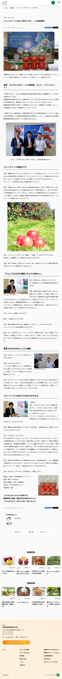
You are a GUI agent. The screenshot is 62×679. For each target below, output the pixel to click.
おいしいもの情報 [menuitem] (24, 649)
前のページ (18, 532)
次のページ (43, 532)
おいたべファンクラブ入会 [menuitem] (50, 662)
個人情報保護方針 (5, 675)
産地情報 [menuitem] (22, 656)
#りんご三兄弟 (11, 27)
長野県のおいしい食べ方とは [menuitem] (51, 649)
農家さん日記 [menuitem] (23, 659)
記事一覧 (31, 532)
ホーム (4, 649)
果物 (5, 17)
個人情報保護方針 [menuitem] (48, 656)
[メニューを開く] (58, 2)
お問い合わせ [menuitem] (47, 659)
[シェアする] (48, 27)
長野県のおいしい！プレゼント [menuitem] (52, 652)
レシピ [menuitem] (21, 662)
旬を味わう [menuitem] (22, 665)
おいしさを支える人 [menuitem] (25, 652)
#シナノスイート (20, 27)
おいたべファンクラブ (16, 642)
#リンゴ (5, 27)
